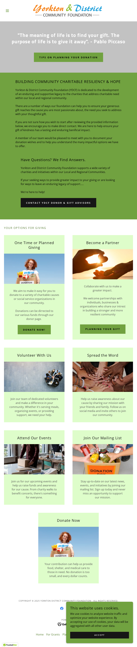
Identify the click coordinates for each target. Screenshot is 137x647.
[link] (68, 10)
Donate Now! (34, 329)
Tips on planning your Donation (68, 57)
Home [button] (40, 634)
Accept (99, 635)
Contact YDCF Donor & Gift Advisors (58, 202)
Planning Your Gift (102, 329)
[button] (13, 10)
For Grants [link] (53, 634)
